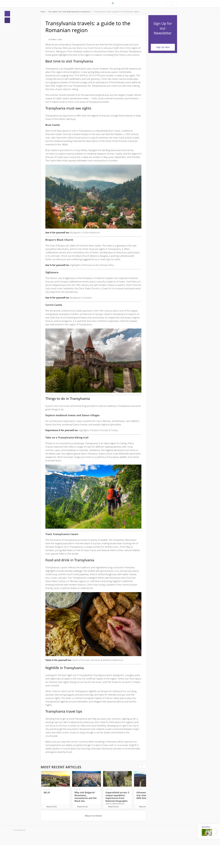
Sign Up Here (163, 47)
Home (7, 13)
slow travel (64, 405)
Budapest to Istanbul (81, 297)
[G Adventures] (113, 4)
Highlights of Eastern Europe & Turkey (98, 430)
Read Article (51, 806)
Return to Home (93, 815)
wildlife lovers (112, 546)
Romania (50, 51)
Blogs (7, 20)
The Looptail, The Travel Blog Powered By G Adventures (69, 12)
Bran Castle (114, 130)
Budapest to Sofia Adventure (85, 232)
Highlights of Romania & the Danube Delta (92, 265)
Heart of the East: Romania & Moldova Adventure (97, 660)
